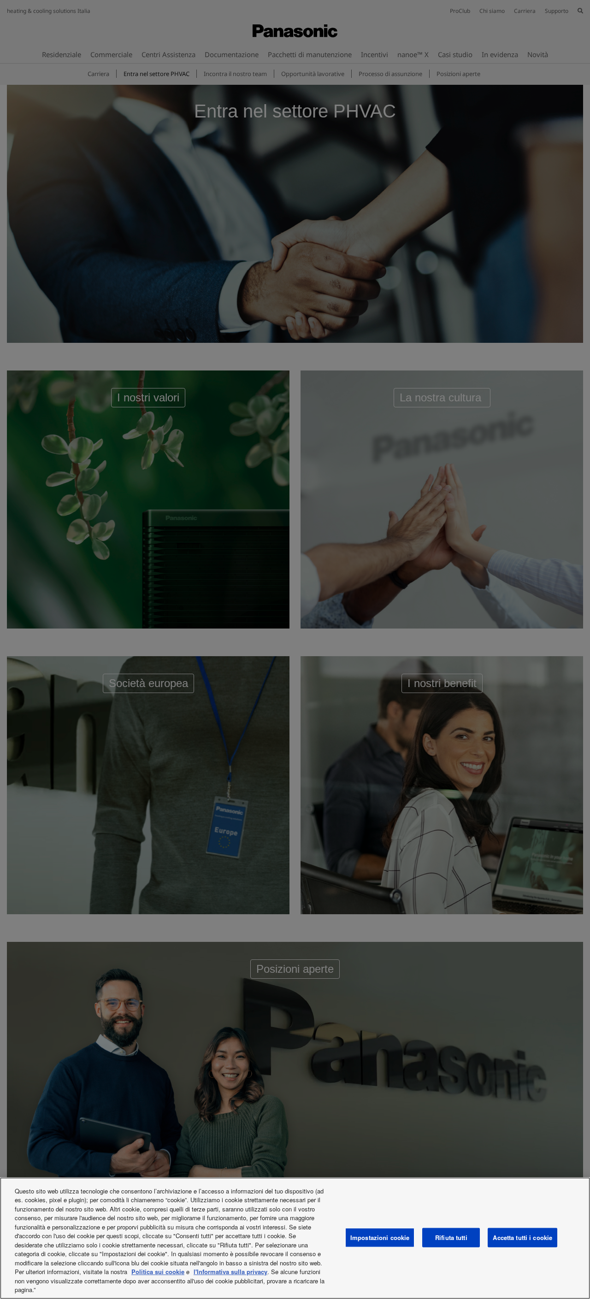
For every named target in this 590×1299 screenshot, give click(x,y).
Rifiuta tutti (451, 1237)
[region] (295, 1238)
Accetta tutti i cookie (522, 1237)
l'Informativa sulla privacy (230, 1271)
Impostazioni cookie (379, 1237)
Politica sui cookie (157, 1271)
